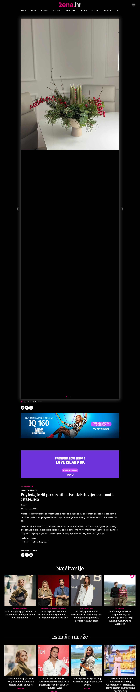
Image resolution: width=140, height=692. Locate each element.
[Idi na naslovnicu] (70, 7)
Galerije (44, 11)
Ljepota (83, 11)
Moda (23, 11)
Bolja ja (107, 11)
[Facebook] (27, 409)
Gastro (56, 11)
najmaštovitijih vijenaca (93, 529)
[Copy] (23, 409)
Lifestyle (95, 11)
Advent (25, 542)
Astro (33, 11)
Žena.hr (24, 505)
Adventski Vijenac (40, 542)
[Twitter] (31, 409)
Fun (117, 11)
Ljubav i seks (70, 11)
